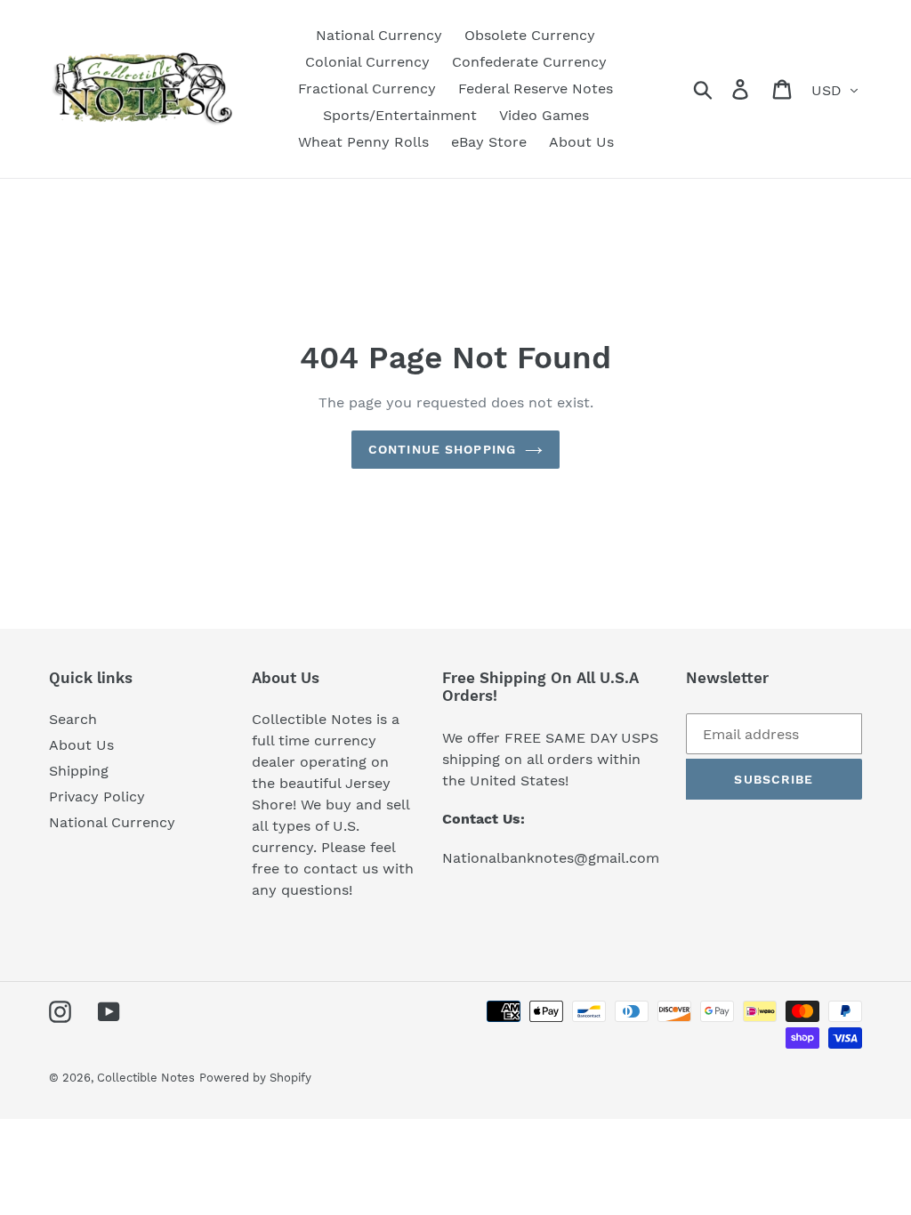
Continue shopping (442, 449)
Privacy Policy (97, 796)
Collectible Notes (146, 1077)
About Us (81, 744)
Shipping (79, 770)
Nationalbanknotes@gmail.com (550, 857)
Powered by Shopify (255, 1077)
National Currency (112, 822)
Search (73, 719)
